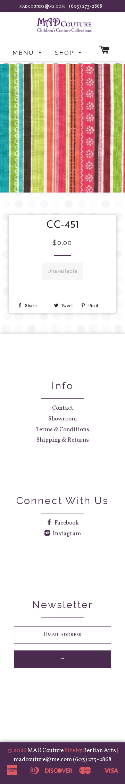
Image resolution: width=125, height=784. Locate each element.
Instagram (66, 534)
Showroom (62, 419)
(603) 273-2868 (85, 6)
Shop (65, 52)
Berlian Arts (100, 751)
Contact (62, 408)
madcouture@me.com (42, 6)
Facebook (66, 523)
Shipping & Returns (62, 440)
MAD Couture (45, 751)
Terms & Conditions (62, 430)
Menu (24, 52)
